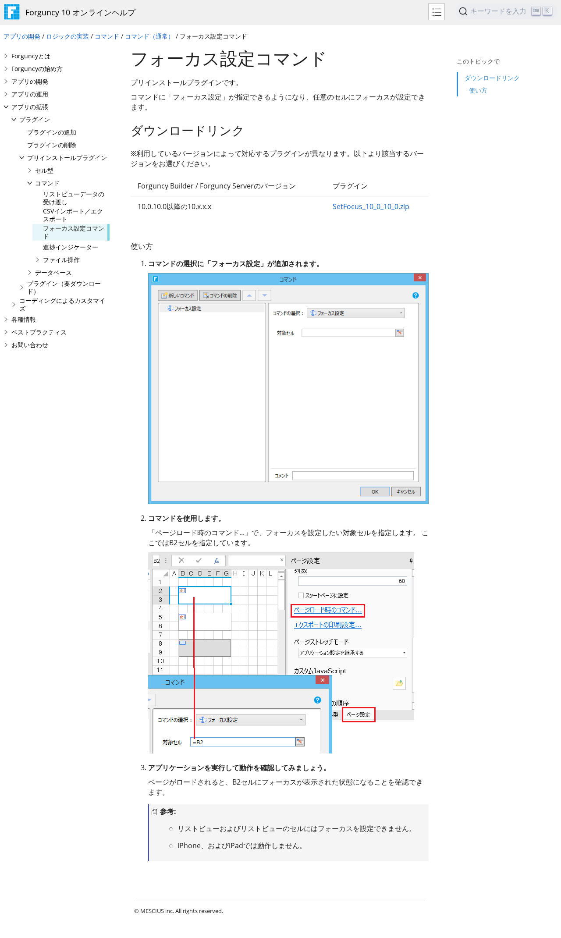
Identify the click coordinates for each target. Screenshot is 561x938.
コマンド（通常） (149, 36)
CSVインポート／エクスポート (73, 215)
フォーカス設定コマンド (73, 232)
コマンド (107, 36)
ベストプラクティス (39, 332)
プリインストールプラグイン (67, 157)
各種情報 (23, 319)
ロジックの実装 (67, 36)
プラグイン (34, 119)
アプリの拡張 (29, 107)
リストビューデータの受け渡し (73, 198)
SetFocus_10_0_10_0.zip (371, 206)
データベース (53, 272)
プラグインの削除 (51, 145)
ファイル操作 (61, 260)
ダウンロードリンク (492, 78)
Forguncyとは (30, 56)
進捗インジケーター (70, 247)
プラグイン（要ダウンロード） (64, 287)
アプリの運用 (29, 94)
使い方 (478, 90)
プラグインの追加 (51, 132)
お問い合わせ (29, 345)
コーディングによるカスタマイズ (62, 304)
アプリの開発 (22, 36)
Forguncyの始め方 (37, 68)
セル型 (44, 170)
